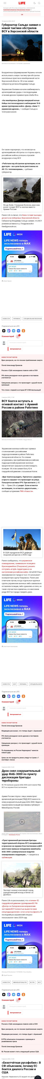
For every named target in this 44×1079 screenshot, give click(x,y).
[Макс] (9, 331)
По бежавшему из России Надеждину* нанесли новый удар (20, 751)
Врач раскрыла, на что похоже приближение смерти (22, 360)
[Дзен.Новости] (4, 331)
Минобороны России (14, 834)
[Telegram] (14, 331)
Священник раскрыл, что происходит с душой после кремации (22, 384)
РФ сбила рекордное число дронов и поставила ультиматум (20, 376)
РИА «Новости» (26, 491)
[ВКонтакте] (18, 331)
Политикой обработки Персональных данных (16, 9)
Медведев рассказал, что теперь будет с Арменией (22, 731)
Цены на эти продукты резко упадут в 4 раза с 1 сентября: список (20, 758)
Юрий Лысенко (8, 1006)
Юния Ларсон (8, 281)
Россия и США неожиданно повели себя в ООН (20, 370)
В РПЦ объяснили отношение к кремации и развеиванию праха (18, 1071)
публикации (7, 888)
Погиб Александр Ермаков (12, 365)
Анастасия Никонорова (10, 646)
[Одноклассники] (23, 331)
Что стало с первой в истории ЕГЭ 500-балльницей (21, 390)
